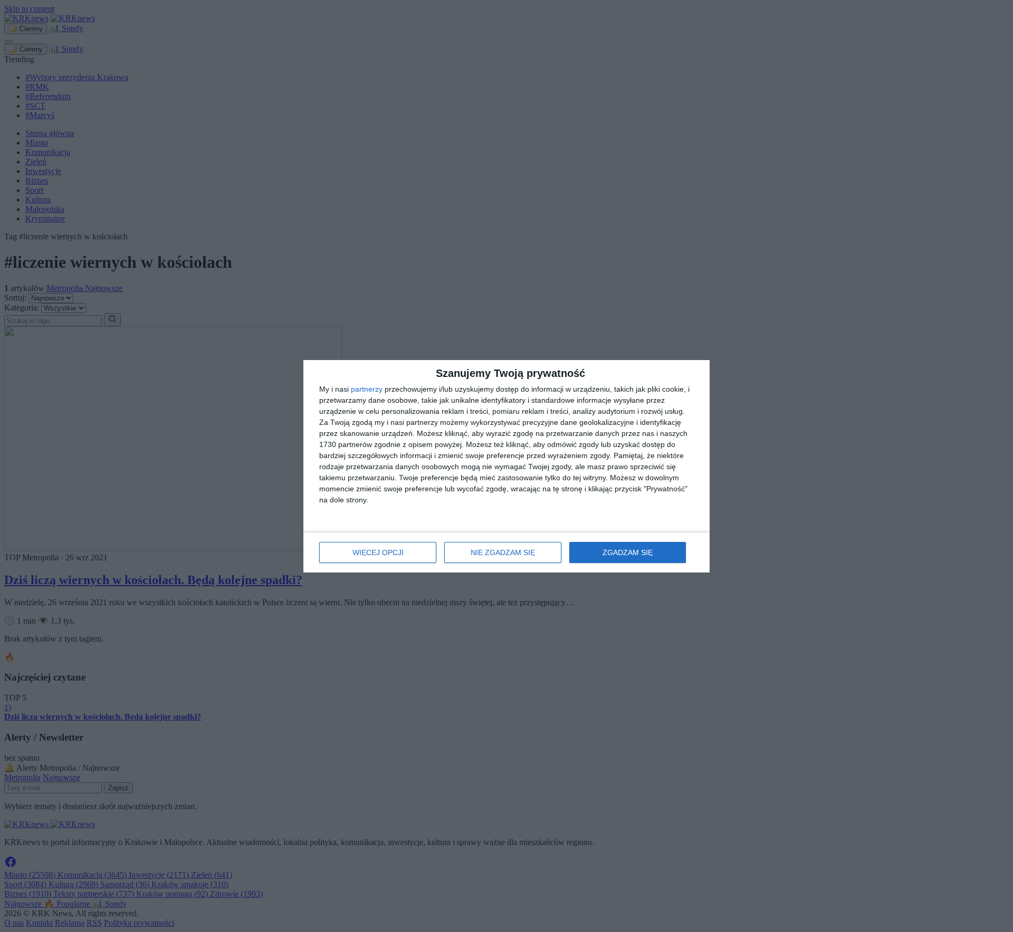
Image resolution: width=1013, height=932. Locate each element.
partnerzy (367, 389)
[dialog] (506, 466)
